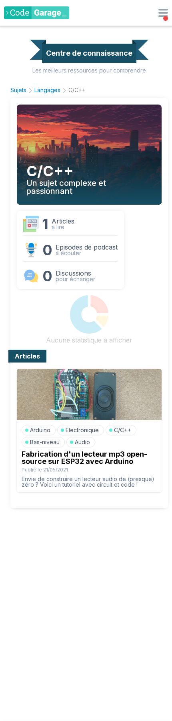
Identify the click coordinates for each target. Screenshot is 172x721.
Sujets (18, 90)
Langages (47, 90)
